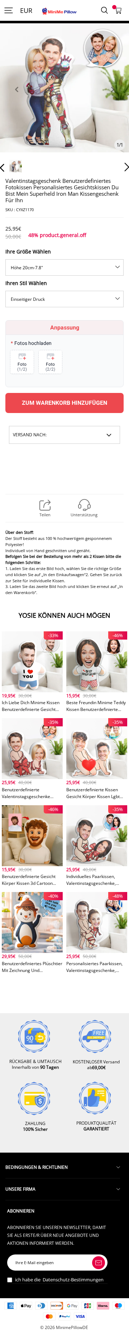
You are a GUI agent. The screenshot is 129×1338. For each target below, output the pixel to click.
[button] (16, 97)
